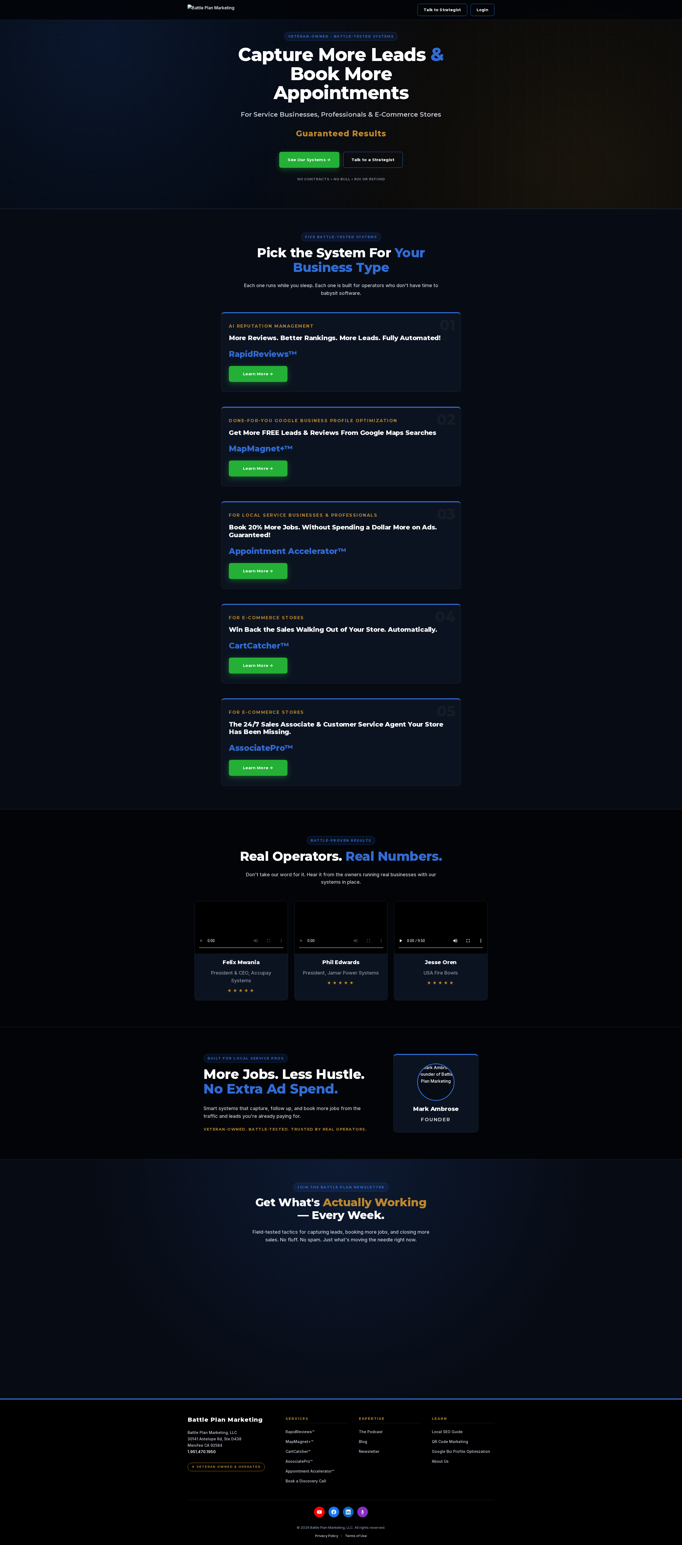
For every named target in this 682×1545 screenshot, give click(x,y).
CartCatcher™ (298, 1451)
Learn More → (258, 373)
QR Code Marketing (450, 1441)
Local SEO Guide (447, 1431)
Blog (363, 1441)
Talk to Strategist (442, 9)
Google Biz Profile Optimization (461, 1451)
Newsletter (369, 1451)
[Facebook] (333, 1512)
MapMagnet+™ (299, 1441)
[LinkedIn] (348, 1512)
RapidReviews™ (300, 1431)
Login (483, 9)
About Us (440, 1461)
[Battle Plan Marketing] (212, 10)
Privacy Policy (326, 1536)
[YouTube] (319, 1512)
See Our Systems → (309, 159)
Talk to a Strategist (373, 159)
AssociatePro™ (299, 1461)
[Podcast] (362, 1512)
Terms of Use (356, 1536)
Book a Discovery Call (306, 1481)
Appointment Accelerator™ (310, 1471)
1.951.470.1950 (202, 1451)
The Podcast (371, 1431)
